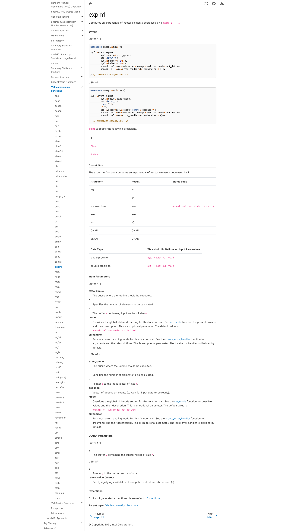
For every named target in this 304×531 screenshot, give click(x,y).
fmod (58, 292)
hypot (58, 302)
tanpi (57, 488)
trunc (57, 498)
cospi (58, 216)
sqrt (57, 463)
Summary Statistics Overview (61, 47)
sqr (56, 457)
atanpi (58, 161)
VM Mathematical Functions (60, 89)
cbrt (57, 166)
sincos (58, 437)
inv (56, 307)
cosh (57, 211)
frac (57, 296)
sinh (57, 447)
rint (56, 422)
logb (57, 352)
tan (56, 472)
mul (57, 372)
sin (56, 432)
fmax (57, 281)
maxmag (59, 357)
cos (57, 201)
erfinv (58, 241)
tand (57, 478)
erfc (57, 231)
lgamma (59, 322)
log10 (58, 337)
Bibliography (57, 40)
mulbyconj (60, 377)
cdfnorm (59, 171)
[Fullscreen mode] (206, 3)
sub (57, 467)
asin (57, 126)
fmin (57, 287)
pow (57, 392)
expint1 (59, 261)
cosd (57, 206)
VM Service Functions (62, 503)
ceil (56, 181)
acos (57, 101)
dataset (55, 63)
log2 (57, 347)
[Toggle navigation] (91, 4)
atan (57, 141)
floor (57, 276)
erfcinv (58, 236)
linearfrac (60, 327)
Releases (49, 528)
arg (56, 121)
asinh (58, 131)
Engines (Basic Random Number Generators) (63, 23)
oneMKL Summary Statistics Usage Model (63, 56)
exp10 (58, 251)
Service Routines (60, 30)
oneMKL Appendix (57, 518)
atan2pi (59, 151)
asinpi (58, 136)
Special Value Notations (63, 82)
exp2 (57, 256)
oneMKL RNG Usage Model (65, 11)
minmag (59, 362)
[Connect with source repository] (214, 3)
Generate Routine (60, 16)
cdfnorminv (61, 176)
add (57, 116)
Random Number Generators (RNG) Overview (66, 4)
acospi (58, 111)
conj (57, 191)
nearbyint (60, 382)
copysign (60, 196)
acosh (58, 105)
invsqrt (58, 317)
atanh (58, 156)
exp (57, 246)
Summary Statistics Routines (61, 70)
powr (57, 407)
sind (57, 442)
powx (58, 412)
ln (56, 332)
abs (57, 95)
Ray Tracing (50, 523)
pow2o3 (59, 397)
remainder (60, 417)
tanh (57, 483)
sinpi (57, 452)
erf (56, 226)
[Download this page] (221, 3)
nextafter (59, 387)
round (58, 427)
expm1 (58, 266)
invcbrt (58, 312)
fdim (57, 271)
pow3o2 (59, 402)
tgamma (59, 493)
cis (56, 186)
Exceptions (57, 508)
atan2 (58, 146)
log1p (58, 342)
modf (58, 367)
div (56, 221)
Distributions (57, 35)
